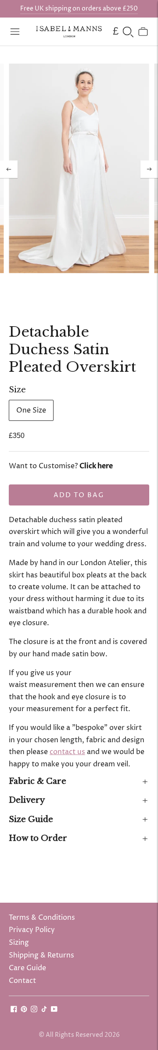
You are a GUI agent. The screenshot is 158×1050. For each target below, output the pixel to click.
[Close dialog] (154, 496)
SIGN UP (118, 551)
